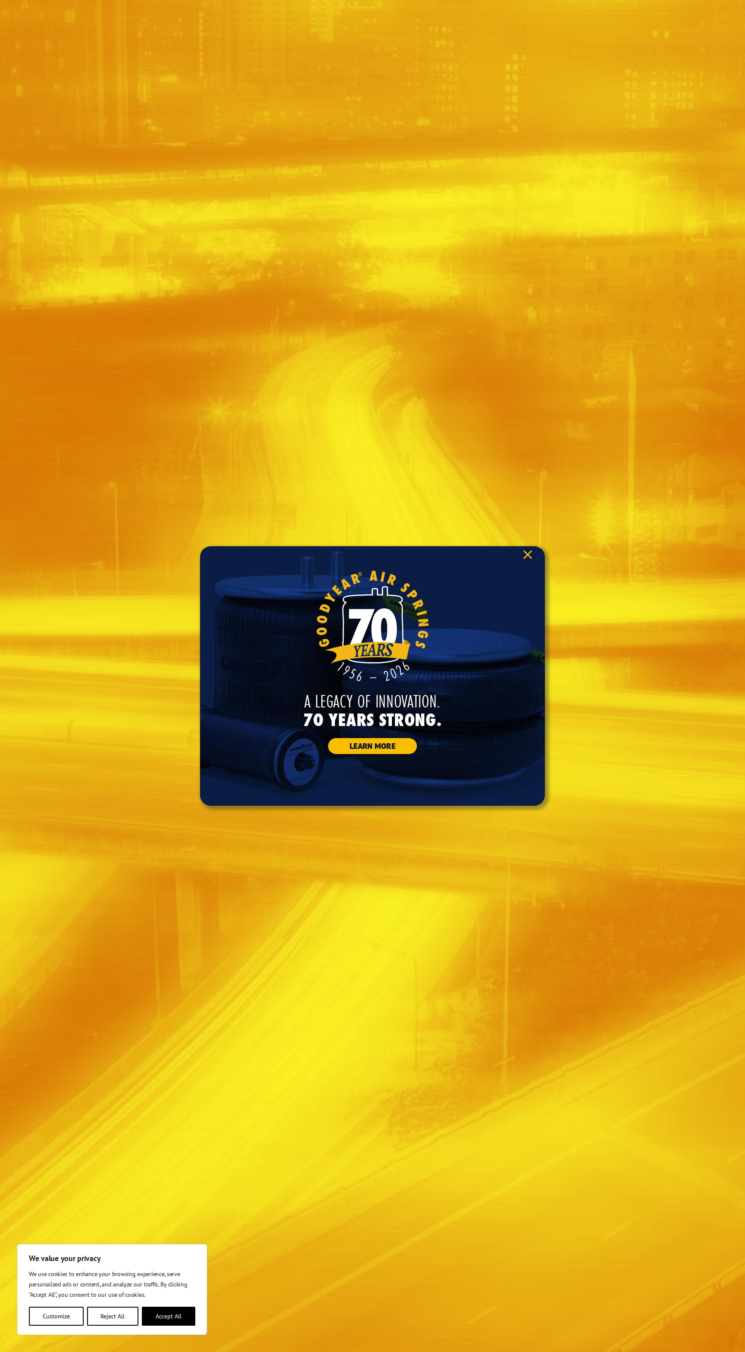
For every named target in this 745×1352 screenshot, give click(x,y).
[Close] (527, 554)
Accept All (169, 1316)
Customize (56, 1316)
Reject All (112, 1316)
